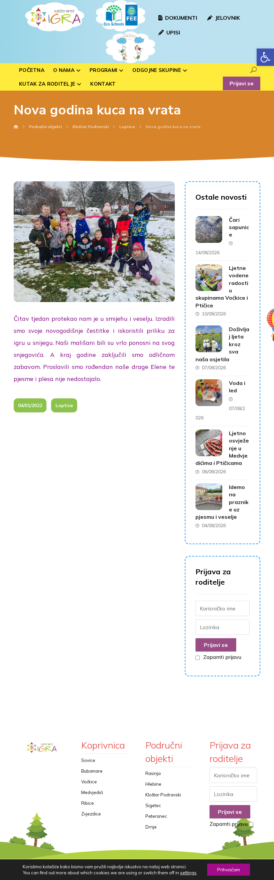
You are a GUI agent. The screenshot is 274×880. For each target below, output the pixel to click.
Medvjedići (92, 792)
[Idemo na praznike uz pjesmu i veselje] (208, 496)
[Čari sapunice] (208, 229)
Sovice (88, 760)
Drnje (151, 826)
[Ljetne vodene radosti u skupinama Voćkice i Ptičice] (208, 277)
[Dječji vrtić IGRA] (54, 17)
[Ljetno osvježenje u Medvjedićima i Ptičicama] (208, 442)
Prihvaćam (228, 870)
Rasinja (153, 773)
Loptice (64, 405)
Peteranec (156, 816)
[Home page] (16, 126)
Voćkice (89, 781)
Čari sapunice (239, 227)
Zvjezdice (91, 813)
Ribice (87, 803)
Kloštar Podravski (163, 794)
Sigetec (153, 805)
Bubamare (92, 771)
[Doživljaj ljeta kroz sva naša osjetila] (208, 338)
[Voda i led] (208, 392)
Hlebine (153, 784)
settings (188, 872)
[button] (265, 57)
